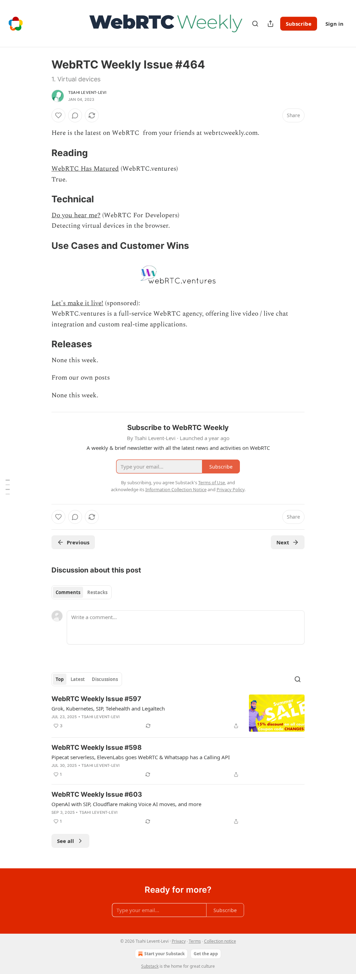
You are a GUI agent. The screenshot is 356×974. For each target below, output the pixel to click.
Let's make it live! (77, 303)
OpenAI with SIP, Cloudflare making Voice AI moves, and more (126, 804)
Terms (195, 941)
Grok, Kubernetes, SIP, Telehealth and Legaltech (108, 708)
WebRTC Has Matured (85, 169)
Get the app (206, 954)
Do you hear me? (75, 215)
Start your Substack (164, 954)
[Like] (58, 115)
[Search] (255, 24)
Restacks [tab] (97, 592)
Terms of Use (211, 482)
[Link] (41, 153)
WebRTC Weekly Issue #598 (96, 748)
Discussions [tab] (105, 679)
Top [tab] (60, 679)
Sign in (334, 23)
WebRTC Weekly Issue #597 (96, 699)
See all (65, 840)
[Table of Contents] (8, 487)
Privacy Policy (230, 489)
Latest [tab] (78, 679)
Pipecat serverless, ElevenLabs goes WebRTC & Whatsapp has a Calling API (140, 757)
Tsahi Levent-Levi (87, 92)
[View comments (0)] (75, 115)
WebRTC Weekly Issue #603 (96, 794)
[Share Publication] (270, 24)
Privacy (179, 941)
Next (282, 542)
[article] (178, 713)
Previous (78, 542)
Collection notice (220, 941)
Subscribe (299, 23)
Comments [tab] (68, 592)
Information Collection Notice (176, 489)
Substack (150, 966)
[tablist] (81, 592)
